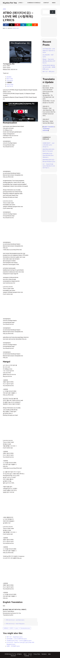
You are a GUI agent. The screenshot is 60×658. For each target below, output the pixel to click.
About (25, 654)
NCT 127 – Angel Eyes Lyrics (14, 637)
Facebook (26, 655)
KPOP (11, 628)
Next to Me (10, 78)
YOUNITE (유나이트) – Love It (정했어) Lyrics (19, 640)
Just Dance (10, 80)
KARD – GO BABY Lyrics (13, 646)
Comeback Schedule (33, 2)
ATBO (4, 9)
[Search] (52, 12)
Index (53, 2)
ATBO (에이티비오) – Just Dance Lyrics (15, 620)
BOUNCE (9, 77)
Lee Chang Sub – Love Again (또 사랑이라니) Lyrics (49, 50)
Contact (46, 2)
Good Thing (10, 84)
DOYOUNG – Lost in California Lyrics (17, 638)
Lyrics (20, 2)
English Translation (48, 126)
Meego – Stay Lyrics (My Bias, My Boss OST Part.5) (49, 61)
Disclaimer (44, 654)
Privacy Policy (37, 654)
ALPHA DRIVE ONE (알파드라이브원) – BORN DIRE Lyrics (49, 67)
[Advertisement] (29, 37)
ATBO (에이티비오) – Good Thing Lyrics (15, 623)
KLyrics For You (10, 3)
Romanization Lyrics (25, 628)
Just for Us (10, 86)
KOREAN (6, 628)
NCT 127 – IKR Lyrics (48, 71)
